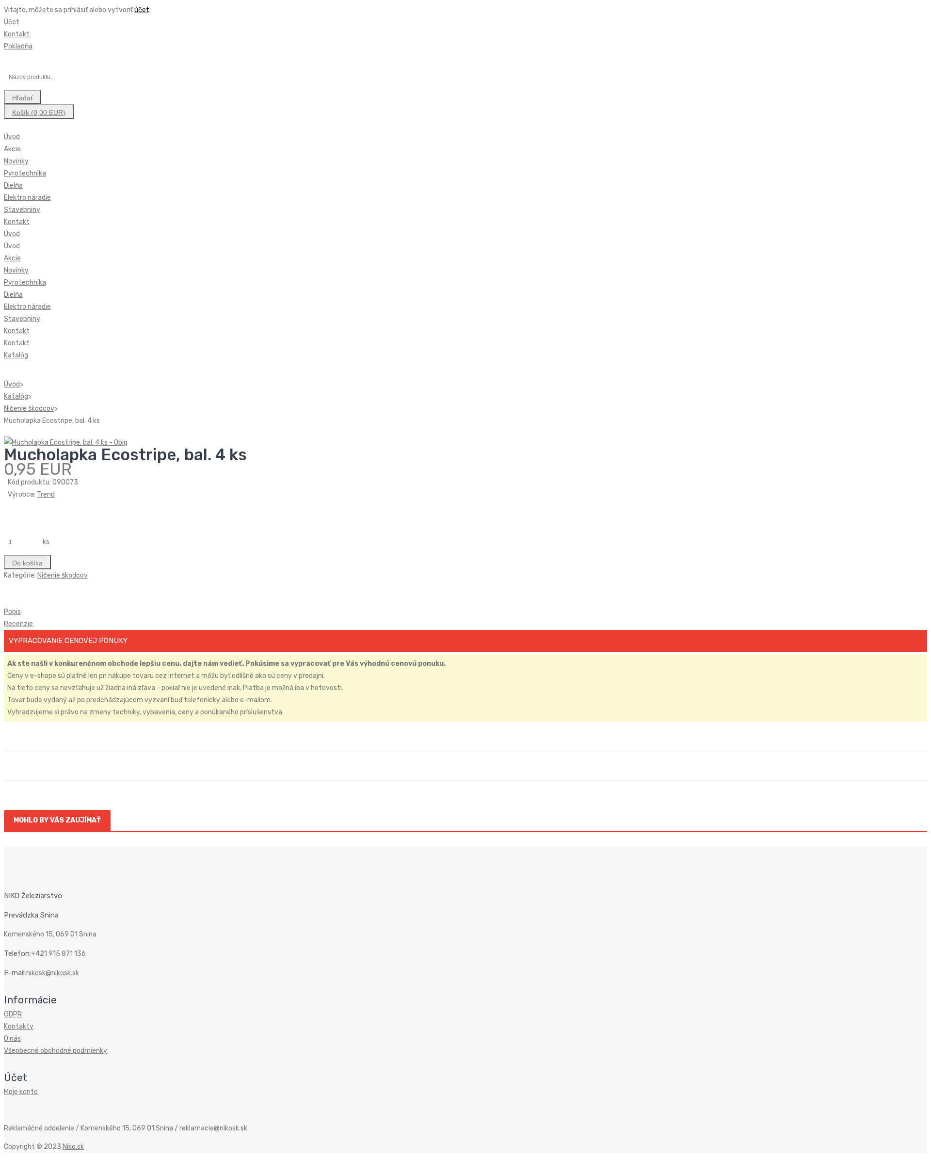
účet (141, 10)
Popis (12, 612)
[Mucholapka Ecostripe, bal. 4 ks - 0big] (66, 442)
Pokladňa (18, 46)
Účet (11, 22)
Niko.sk (73, 1147)
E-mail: (15, 972)
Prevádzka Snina (31, 915)
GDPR (13, 1014)
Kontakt (17, 34)
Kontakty (18, 1026)
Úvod (12, 137)
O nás (12, 1038)
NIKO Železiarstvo (33, 895)
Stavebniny (22, 210)
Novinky (16, 161)
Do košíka (27, 563)
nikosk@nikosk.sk (52, 973)
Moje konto (21, 1092)
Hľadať (22, 98)
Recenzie (18, 624)
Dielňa (13, 185)
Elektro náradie (27, 197)
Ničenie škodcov (29, 408)
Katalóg (16, 355)
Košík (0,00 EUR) (38, 112)
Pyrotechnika (25, 173)
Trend (46, 494)
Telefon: (17, 953)
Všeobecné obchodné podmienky (55, 1051)
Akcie (12, 149)
